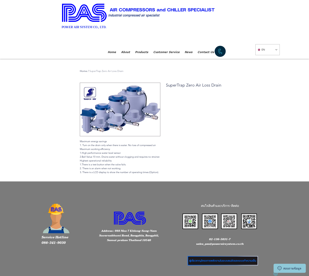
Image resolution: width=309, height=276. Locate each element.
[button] (141, 52)
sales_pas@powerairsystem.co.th (220, 244)
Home (83, 71)
